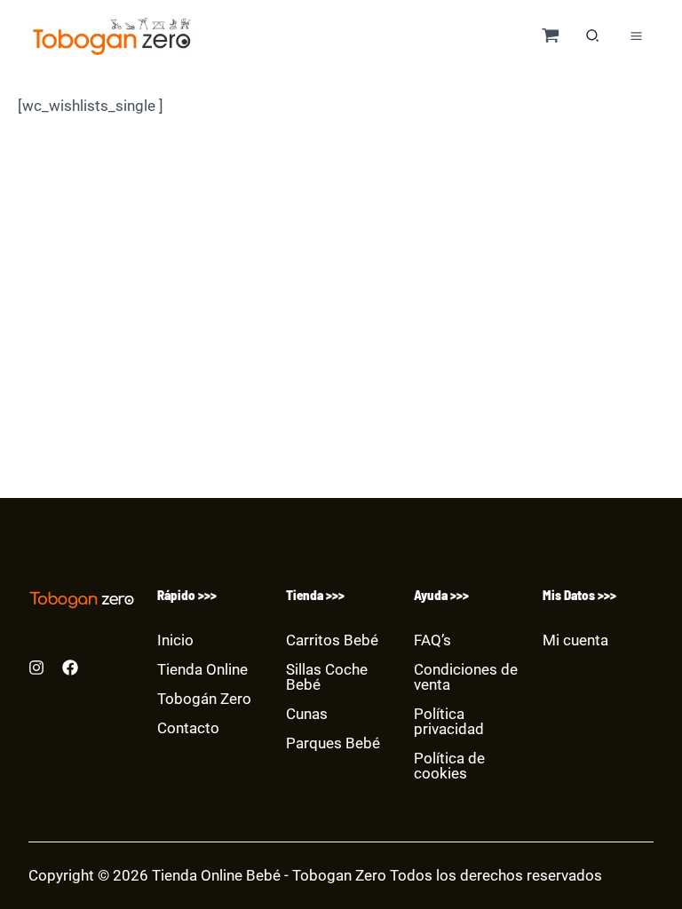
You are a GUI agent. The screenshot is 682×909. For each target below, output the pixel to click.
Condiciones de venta (466, 676)
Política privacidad (449, 721)
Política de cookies (449, 765)
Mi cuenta (575, 640)
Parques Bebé (333, 743)
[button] (593, 37)
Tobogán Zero (204, 698)
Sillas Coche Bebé (327, 676)
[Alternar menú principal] (636, 36)
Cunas (307, 714)
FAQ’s (432, 640)
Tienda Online (202, 669)
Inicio (175, 640)
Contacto (188, 728)
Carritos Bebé (332, 640)
